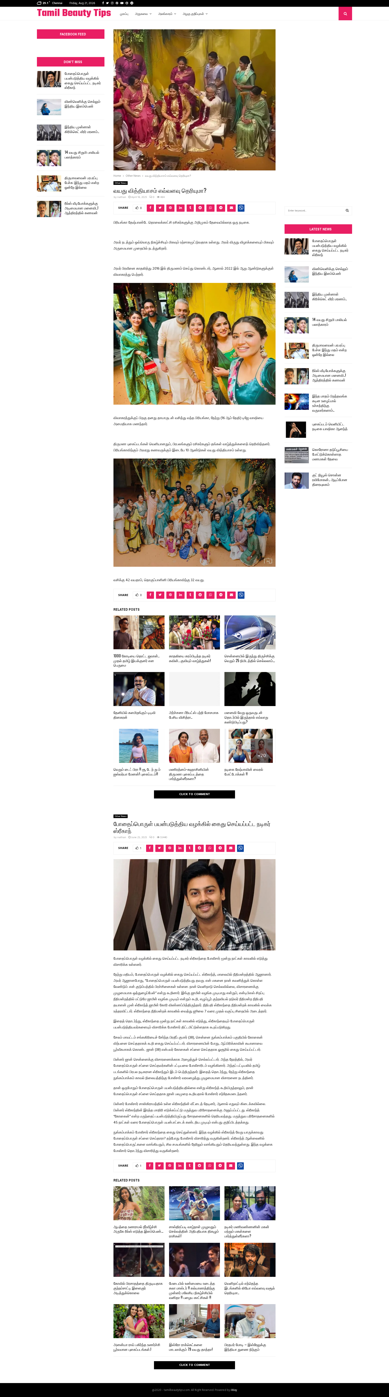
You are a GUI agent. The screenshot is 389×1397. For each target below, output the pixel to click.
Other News (121, 183)
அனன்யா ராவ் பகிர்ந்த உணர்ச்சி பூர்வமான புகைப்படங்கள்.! (136, 1347)
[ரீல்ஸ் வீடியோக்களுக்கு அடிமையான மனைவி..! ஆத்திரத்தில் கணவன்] (49, 209)
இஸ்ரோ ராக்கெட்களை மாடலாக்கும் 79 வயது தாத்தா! (191, 1347)
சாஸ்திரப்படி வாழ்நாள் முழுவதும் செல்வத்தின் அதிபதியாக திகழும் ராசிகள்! (194, 1231)
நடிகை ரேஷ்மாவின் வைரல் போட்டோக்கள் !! (243, 771)
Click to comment (194, 794)
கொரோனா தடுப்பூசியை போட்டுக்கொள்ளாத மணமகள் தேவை (330, 454)
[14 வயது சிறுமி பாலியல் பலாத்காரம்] (49, 158)
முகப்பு (124, 13)
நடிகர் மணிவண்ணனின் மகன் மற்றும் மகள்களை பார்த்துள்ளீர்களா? (246, 1231)
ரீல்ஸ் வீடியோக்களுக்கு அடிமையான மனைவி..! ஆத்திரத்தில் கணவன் (81, 207)
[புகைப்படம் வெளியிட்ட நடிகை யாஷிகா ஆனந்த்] (297, 430)
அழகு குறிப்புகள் (193, 13)
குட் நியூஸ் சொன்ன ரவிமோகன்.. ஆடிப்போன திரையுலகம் (329, 479)
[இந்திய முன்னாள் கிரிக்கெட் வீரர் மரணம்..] (49, 132)
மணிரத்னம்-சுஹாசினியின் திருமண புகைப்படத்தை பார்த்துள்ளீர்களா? (189, 773)
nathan (121, 197)
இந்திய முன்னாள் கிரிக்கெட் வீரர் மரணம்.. (82, 129)
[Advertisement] (318, 106)
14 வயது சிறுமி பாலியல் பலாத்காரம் (82, 154)
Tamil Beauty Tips (74, 13)
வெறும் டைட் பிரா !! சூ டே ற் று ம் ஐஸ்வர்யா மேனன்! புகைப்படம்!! (137, 771)
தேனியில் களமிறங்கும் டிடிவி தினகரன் (134, 715)
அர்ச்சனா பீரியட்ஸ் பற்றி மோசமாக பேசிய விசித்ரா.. (194, 715)
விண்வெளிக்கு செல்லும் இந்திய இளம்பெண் (82, 104)
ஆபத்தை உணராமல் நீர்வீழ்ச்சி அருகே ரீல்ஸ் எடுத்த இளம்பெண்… (138, 1229)
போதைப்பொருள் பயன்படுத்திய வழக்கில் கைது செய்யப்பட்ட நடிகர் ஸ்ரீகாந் (83, 80)
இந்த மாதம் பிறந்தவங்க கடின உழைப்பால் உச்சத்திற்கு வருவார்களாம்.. (329, 403)
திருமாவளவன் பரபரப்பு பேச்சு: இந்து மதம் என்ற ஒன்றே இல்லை (82, 182)
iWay (234, 1390)
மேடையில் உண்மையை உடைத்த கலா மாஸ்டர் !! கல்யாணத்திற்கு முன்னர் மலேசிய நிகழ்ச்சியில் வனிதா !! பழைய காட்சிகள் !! (192, 1290)
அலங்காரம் (165, 13)
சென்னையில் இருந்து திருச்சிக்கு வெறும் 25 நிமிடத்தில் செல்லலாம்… (249, 658)
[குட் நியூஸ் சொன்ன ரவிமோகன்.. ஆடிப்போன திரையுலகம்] (297, 481)
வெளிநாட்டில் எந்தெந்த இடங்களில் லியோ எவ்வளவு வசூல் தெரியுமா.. (249, 1287)
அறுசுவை (141, 13)
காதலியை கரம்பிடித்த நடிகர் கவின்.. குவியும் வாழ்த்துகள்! (190, 658)
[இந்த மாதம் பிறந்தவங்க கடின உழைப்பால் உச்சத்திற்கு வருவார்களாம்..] (297, 402)
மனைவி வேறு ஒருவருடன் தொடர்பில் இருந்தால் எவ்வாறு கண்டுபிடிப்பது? (246, 717)
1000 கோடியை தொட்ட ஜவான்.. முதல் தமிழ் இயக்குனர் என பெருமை (136, 660)
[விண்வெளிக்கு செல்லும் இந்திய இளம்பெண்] (49, 107)
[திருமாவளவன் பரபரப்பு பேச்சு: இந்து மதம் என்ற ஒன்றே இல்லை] (49, 183)
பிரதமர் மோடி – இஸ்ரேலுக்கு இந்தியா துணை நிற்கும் (245, 1347)
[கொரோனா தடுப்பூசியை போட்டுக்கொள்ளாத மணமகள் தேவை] (297, 455)
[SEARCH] (347, 210)
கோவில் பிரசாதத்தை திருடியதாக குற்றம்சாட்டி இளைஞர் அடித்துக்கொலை (138, 1287)
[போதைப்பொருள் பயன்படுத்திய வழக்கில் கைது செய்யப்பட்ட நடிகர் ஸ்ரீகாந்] (49, 79)
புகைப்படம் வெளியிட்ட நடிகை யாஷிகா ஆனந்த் (330, 426)
